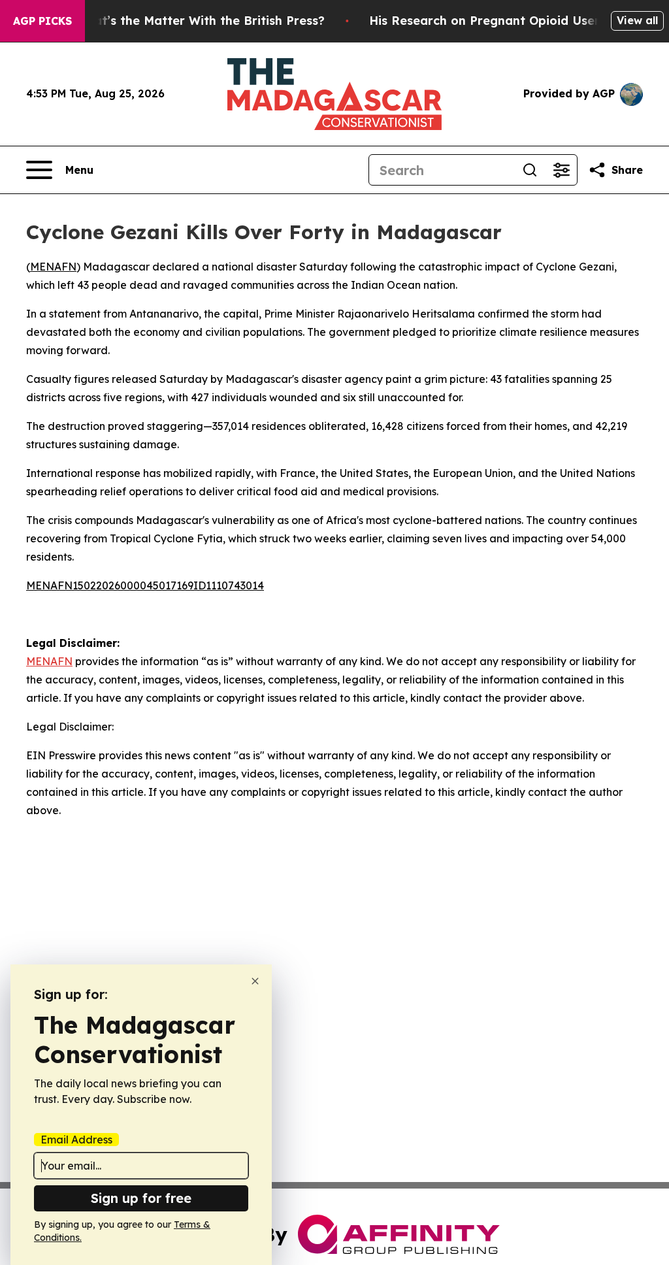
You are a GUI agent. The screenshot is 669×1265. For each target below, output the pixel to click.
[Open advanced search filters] (561, 170)
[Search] (530, 170)
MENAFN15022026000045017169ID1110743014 (145, 585)
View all (637, 20)
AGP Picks (42, 20)
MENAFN (53, 266)
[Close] (255, 981)
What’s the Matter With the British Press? (200, 20)
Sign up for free (141, 1198)
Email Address (76, 1139)
